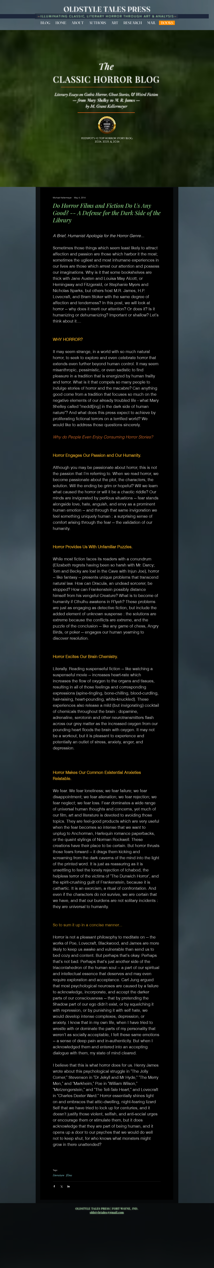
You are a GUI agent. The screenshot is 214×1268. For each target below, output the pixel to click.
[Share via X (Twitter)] (61, 1186)
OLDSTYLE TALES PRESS (107, 9)
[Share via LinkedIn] (68, 1186)
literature (58, 1175)
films (69, 1175)
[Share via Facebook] (54, 1186)
